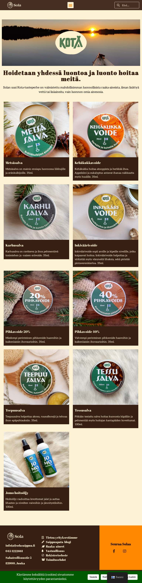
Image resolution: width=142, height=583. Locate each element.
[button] (70, 5)
